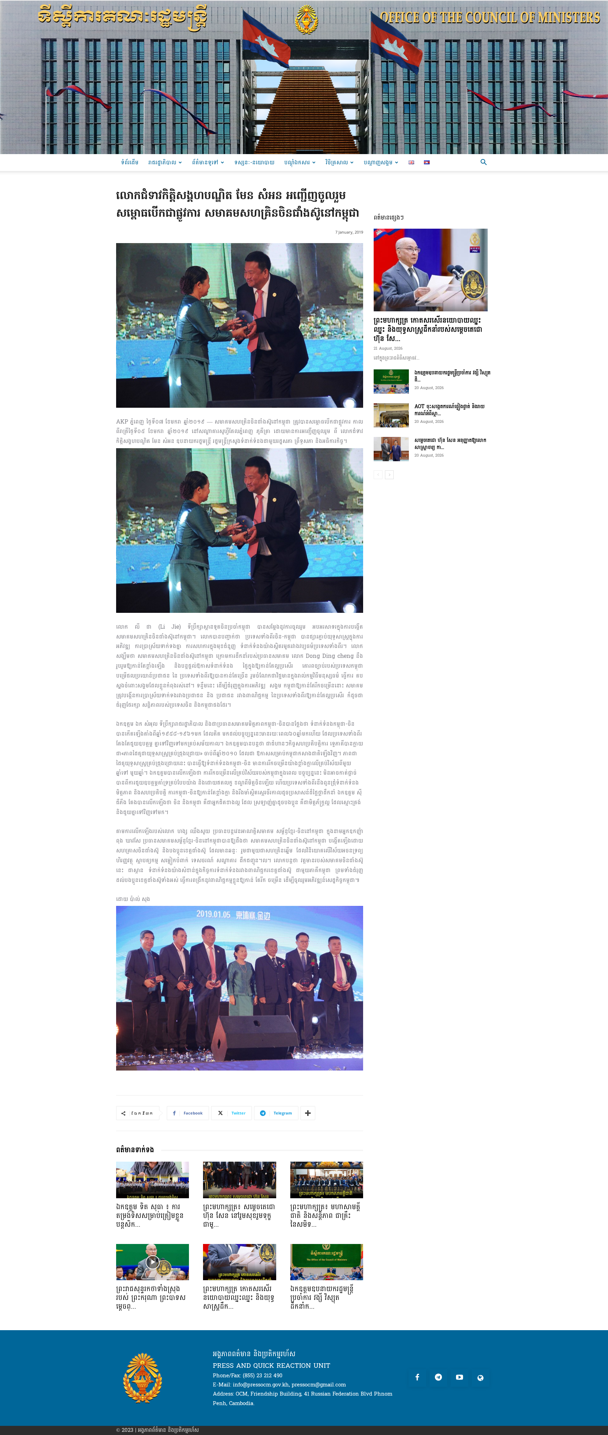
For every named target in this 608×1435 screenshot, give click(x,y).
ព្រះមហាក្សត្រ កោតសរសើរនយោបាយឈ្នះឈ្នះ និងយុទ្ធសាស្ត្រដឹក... (238, 1298)
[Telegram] (438, 1378)
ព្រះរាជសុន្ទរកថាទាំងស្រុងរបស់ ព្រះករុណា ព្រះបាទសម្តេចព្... (151, 1298)
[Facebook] (417, 1378)
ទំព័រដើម (130, 162)
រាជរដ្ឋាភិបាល (162, 162)
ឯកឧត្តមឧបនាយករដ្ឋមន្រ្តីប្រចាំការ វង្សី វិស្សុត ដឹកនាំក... (322, 1298)
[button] (483, 163)
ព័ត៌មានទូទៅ (205, 162)
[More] (307, 1113)
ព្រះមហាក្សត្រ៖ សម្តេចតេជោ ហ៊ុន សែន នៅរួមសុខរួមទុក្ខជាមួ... (239, 1216)
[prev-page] (378, 474)
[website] (480, 1378)
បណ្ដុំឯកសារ (297, 162)
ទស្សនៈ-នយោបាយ (254, 162)
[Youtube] (459, 1378)
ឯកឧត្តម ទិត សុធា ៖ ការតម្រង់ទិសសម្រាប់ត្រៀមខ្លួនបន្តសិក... (150, 1216)
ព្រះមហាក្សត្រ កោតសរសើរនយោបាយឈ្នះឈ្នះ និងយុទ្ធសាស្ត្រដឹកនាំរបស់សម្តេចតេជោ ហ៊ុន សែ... (428, 329)
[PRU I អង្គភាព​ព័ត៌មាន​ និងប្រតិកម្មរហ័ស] (304, 77)
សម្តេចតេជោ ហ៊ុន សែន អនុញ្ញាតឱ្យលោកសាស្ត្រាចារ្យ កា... (450, 444)
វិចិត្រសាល (337, 162)
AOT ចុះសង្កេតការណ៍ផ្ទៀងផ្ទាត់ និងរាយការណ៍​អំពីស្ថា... (449, 410)
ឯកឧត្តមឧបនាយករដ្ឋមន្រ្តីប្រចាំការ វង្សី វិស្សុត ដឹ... (452, 376)
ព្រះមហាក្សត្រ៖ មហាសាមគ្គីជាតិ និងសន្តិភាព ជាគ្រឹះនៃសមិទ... (325, 1216)
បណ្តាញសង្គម (378, 162)
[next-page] (389, 474)
